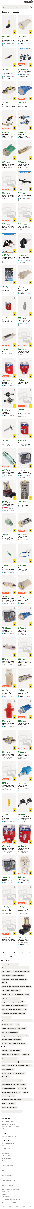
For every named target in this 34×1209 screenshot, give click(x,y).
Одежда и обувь (6, 1155)
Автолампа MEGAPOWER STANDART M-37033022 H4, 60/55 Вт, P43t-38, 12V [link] (8, 412)
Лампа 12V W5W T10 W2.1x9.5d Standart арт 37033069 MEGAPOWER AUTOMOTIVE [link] (24, 321)
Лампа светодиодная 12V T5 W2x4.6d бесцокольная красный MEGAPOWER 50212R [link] (9, 724)
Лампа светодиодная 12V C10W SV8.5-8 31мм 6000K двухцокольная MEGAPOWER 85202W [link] (9, 105)
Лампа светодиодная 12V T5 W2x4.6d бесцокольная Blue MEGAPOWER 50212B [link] (24, 786)
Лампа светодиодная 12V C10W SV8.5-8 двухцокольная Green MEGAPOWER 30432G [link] (8, 472)
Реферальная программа (9, 1136)
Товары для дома (6, 1158)
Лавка (10, 1206)
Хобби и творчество (7, 1165)
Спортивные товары (7, 1175)
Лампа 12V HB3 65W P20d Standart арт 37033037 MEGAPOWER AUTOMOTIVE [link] (23, 258)
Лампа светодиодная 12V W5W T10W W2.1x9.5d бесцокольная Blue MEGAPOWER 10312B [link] (24, 724)
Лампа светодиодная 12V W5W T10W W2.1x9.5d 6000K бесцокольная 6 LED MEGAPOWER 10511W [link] (24, 599)
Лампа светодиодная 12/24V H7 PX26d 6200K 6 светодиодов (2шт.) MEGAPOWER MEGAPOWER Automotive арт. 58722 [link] (8, 909)
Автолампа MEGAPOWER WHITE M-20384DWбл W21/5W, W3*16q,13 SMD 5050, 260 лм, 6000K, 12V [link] (25, 443)
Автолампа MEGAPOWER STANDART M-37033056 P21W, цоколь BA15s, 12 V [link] (9, 289)
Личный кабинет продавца (9, 1121)
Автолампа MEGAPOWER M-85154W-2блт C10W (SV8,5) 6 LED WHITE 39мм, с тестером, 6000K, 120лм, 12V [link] (8, 135)
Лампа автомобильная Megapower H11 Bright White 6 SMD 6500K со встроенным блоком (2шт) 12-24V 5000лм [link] (8, 257)
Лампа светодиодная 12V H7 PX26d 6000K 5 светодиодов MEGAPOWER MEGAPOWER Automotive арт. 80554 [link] (8, 785)
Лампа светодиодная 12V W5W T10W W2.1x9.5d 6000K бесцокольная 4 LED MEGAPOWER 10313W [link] (24, 289)
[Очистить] (26, 7)
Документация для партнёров (10, 1126)
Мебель (4, 1146)
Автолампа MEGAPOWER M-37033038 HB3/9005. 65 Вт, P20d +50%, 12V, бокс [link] (8, 631)
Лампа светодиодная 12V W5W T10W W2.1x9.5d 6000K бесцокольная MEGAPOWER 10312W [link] (8, 692)
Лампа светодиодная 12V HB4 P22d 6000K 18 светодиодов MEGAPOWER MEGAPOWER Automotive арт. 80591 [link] (25, 352)
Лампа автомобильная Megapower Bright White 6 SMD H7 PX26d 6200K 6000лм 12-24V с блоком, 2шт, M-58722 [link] (24, 196)
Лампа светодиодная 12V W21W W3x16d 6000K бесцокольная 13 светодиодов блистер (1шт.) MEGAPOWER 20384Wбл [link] (24, 849)
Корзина (23, 1206)
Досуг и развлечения (8, 1143)
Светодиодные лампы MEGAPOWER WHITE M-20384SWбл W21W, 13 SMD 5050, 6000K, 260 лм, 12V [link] (8, 320)
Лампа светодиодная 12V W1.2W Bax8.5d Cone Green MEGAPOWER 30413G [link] (8, 568)
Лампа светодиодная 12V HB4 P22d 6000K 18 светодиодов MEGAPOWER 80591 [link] (25, 940)
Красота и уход (6, 1163)
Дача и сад (5, 1168)
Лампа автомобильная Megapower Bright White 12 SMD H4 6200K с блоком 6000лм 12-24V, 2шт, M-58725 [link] (25, 72)
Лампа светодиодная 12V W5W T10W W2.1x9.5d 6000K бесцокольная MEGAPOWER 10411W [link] (24, 39)
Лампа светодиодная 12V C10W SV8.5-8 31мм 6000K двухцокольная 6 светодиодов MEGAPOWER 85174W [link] (9, 755)
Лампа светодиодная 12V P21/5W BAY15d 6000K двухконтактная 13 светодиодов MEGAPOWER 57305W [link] (25, 692)
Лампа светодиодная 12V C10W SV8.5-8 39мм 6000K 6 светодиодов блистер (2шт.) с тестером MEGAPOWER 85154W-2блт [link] (8, 849)
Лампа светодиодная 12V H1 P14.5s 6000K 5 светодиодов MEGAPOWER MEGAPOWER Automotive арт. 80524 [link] (8, 196)
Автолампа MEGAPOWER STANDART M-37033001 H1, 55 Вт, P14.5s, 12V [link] (7, 443)
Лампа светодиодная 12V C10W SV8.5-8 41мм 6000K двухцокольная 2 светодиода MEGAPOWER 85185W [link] (9, 599)
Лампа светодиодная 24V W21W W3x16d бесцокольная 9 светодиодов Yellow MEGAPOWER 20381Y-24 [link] (24, 880)
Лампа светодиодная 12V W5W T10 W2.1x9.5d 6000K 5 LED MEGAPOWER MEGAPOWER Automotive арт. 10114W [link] (24, 755)
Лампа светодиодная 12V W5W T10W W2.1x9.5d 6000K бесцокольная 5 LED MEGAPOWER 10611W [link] (24, 537)
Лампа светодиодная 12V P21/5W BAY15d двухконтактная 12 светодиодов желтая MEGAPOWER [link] (8, 537)
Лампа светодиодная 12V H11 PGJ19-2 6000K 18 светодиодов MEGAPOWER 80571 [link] (8, 504)
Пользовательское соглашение (10, 1189)
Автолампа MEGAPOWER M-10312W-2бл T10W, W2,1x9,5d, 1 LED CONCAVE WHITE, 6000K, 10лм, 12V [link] (7, 383)
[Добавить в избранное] (14, 16)
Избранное (17, 1206)
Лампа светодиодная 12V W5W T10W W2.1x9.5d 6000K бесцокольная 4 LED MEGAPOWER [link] (24, 504)
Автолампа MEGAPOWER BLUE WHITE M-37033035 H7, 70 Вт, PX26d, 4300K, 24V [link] (8, 880)
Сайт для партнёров (7, 1129)
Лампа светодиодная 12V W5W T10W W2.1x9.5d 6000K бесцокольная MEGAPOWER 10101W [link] (8, 352)
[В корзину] (14, 32)
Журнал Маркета (6, 1196)
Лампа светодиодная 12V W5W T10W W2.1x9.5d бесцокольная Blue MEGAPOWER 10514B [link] (24, 105)
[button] (31, 7)
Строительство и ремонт (9, 1180)
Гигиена (4, 1150)
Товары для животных (8, 1178)
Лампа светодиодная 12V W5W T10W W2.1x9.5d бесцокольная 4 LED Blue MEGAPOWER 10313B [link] (24, 631)
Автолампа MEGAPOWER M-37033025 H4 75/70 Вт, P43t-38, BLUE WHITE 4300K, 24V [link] (24, 135)
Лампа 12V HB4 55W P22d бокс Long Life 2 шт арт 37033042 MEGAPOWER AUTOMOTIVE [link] (24, 817)
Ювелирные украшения (8, 1185)
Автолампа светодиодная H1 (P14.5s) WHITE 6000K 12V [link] (8, 72)
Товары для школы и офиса (9, 1173)
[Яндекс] (14, 1202)
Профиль (30, 1206)
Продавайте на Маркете (8, 1124)
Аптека (4, 1160)
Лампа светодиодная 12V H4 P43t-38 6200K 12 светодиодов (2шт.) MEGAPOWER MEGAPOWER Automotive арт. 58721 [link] (24, 227)
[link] (10, 964)
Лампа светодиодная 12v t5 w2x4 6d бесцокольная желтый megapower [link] (8, 817)
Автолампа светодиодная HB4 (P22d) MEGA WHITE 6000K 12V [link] (8, 39)
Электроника (5, 1153)
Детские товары (6, 1182)
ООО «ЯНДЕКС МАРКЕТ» (13, 1200)
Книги (3, 1170)
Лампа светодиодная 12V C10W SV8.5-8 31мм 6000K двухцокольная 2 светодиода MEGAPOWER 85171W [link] (9, 662)
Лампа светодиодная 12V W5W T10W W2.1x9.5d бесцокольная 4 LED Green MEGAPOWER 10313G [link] (8, 165)
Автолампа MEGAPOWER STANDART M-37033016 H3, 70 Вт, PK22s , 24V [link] (23, 568)
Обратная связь (6, 1191)
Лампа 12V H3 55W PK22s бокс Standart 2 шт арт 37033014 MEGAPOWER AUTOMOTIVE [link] (24, 473)
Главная (3, 1206)
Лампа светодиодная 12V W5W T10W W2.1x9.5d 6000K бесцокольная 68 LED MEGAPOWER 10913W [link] (24, 165)
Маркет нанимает (7, 1194)
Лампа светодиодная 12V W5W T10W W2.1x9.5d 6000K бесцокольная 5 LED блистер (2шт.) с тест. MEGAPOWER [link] (24, 382)
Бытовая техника (6, 1148)
